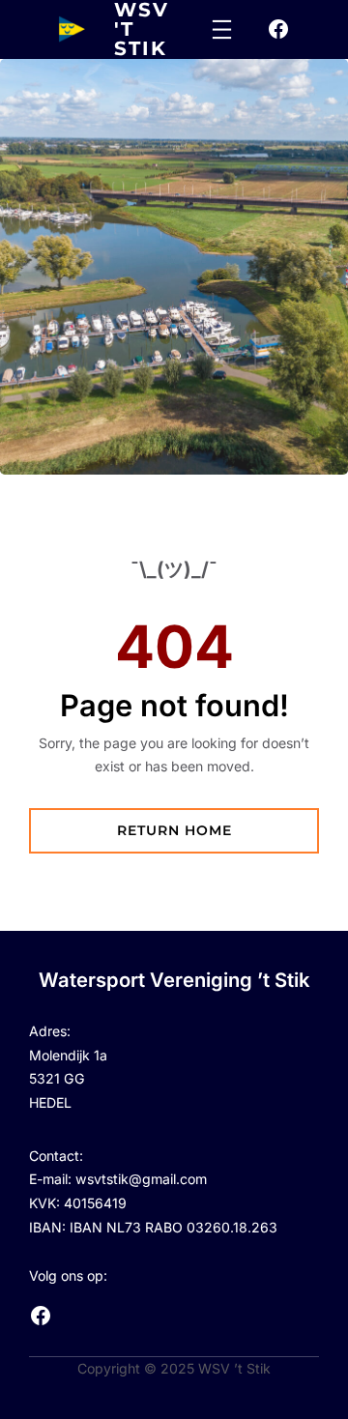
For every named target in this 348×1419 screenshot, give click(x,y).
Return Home (174, 830)
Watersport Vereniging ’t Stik (174, 980)
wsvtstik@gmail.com (141, 1179)
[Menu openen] (222, 29)
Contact (54, 1155)
